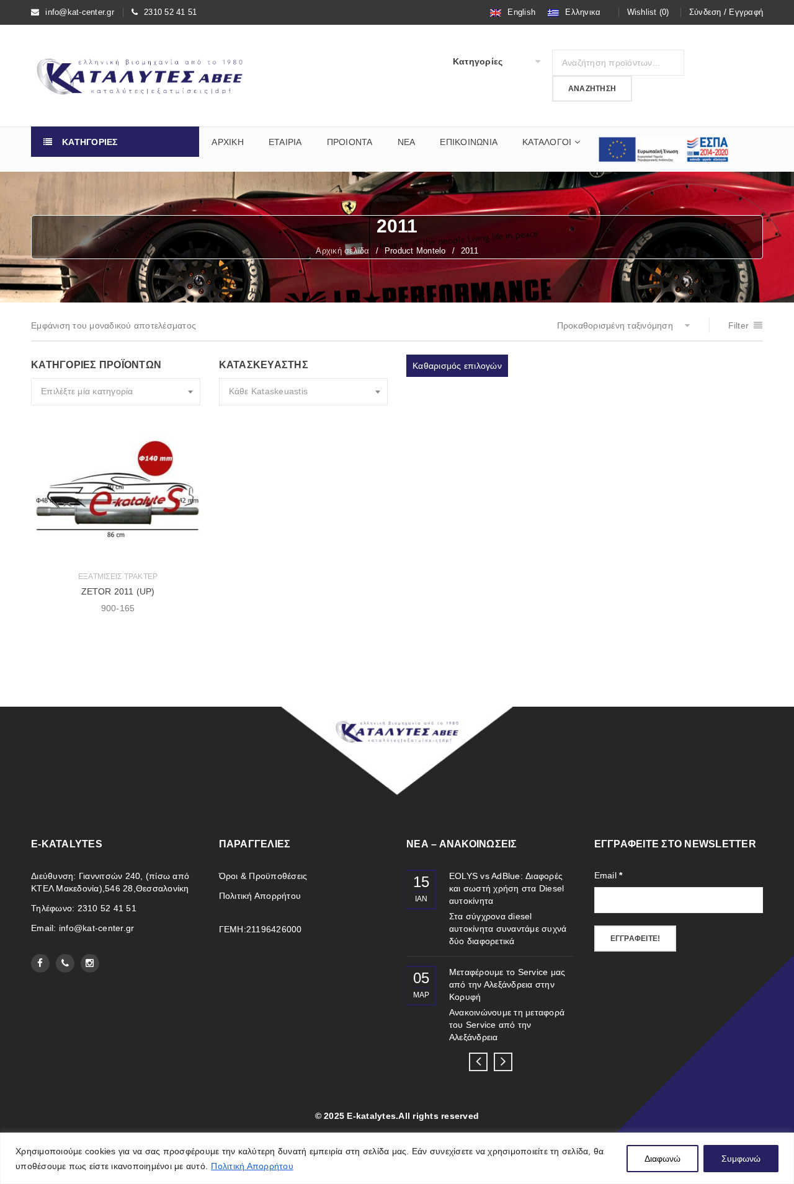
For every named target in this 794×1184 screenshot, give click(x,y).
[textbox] (116, 392)
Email (608, 875)
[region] (397, 1158)
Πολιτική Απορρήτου (252, 1166)
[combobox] (115, 391)
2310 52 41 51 (170, 12)
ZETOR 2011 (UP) (118, 591)
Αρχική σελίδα (342, 250)
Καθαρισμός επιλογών (457, 366)
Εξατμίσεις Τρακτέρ (118, 576)
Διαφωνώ (662, 1159)
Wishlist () (648, 12)
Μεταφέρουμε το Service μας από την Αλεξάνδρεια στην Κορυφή (507, 984)
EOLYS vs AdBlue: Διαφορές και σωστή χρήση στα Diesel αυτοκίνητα (506, 888)
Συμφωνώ (741, 1159)
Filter (738, 325)
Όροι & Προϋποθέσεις (263, 876)
